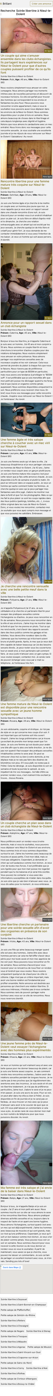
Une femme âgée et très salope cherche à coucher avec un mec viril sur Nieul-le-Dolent (25, 443)
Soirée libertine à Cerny (12, 1368)
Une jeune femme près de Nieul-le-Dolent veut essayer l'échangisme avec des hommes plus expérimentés (26, 1047)
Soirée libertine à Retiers (13, 1320)
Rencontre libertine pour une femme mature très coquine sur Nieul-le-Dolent (25, 185)
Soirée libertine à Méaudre (14, 1341)
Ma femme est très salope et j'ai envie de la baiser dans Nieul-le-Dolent (26, 1189)
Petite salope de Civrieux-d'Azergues (19, 1378)
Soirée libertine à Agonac (13, 1347)
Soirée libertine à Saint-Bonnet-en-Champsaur (23, 1304)
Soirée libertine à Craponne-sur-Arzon (19, 1357)
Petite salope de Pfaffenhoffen (15, 1310)
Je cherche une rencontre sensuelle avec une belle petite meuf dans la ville (25, 590)
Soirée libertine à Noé (36, 1368)
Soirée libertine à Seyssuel (14, 1299)
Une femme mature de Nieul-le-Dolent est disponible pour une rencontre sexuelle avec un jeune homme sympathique (26, 709)
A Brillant (6, 3)
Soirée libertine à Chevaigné (14, 1326)
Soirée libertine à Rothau (13, 1373)
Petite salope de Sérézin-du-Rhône (18, 1315)
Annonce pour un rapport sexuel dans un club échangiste (26, 324)
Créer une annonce (41, 3)
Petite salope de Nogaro (12, 1331)
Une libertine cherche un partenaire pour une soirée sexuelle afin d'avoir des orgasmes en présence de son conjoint (25, 929)
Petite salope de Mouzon (40, 1347)
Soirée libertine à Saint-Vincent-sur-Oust (20, 1352)
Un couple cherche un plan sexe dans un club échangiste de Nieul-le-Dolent (26, 824)
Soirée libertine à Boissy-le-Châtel (17, 1384)
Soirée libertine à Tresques (14, 1336)
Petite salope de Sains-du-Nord (16, 1363)
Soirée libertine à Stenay (38, 1331)
